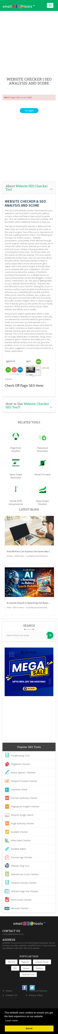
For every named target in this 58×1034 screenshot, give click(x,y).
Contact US (11, 995)
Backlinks (39, 968)
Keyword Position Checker (24, 781)
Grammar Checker (42, 962)
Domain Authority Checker (24, 798)
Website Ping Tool (20, 865)
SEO (15, 968)
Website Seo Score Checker (25, 874)
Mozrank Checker (19, 908)
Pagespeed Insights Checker (25, 806)
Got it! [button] (29, 1028)
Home (9, 990)
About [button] (27, 187)
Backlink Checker (19, 831)
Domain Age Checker (21, 857)
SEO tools (11, 962)
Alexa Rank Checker (21, 840)
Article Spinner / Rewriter (23, 772)
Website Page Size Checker (24, 891)
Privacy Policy (36, 995)
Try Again (29, 110)
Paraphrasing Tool (20, 755)
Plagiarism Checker (20, 764)
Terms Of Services (38, 990)
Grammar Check (19, 789)
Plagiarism (25, 962)
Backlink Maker (18, 848)
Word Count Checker (21, 899)
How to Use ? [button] (27, 405)
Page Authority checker (22, 823)
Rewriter (26, 968)
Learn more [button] (11, 1020)
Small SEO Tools (28, 974)
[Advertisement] (29, 45)
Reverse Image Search (22, 814)
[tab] (29, 188)
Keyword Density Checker (24, 882)
